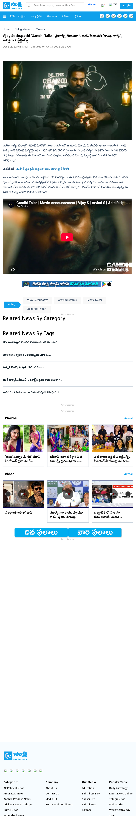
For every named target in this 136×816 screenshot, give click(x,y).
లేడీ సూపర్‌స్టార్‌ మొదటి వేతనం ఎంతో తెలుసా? (66, 342)
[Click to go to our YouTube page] (125, 16)
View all (128, 418)
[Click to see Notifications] (103, 5)
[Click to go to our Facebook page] (102, 16)
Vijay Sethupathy (37, 300)
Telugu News (117, 799)
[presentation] (8, 438)
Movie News (94, 300)
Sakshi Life (88, 799)
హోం (12, 16)
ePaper (92, 5)
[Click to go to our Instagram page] (119, 16)
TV (115, 5)
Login (127, 6)
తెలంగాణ (52, 16)
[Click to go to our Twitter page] (113, 16)
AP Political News (14, 788)
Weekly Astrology (119, 810)
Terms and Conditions (59, 805)
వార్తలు (22, 16)
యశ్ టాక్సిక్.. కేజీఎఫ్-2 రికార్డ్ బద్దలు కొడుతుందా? (67, 380)
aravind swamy (67, 300)
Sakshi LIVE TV (91, 794)
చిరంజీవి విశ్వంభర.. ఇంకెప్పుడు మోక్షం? (67, 355)
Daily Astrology (118, 788)
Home (6, 29)
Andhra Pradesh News (17, 799)
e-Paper (86, 810)
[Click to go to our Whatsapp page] (108, 16)
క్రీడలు (78, 16)
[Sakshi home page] (15, 756)
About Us (51, 788)
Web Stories (116, 805)
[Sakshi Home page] (12, 6)
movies (40, 29)
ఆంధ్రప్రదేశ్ (36, 16)
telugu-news (23, 29)
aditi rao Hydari (36, 309)
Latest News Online (120, 794)
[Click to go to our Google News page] (131, 16)
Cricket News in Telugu (18, 805)
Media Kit (51, 799)
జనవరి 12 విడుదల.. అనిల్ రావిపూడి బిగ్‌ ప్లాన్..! (66, 392)
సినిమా (65, 16)
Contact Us (52, 794)
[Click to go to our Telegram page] (35, 771)
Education (88, 788)
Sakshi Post (89, 805)
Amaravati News (14, 794)
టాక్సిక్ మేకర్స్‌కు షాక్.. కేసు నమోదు (64, 367)
